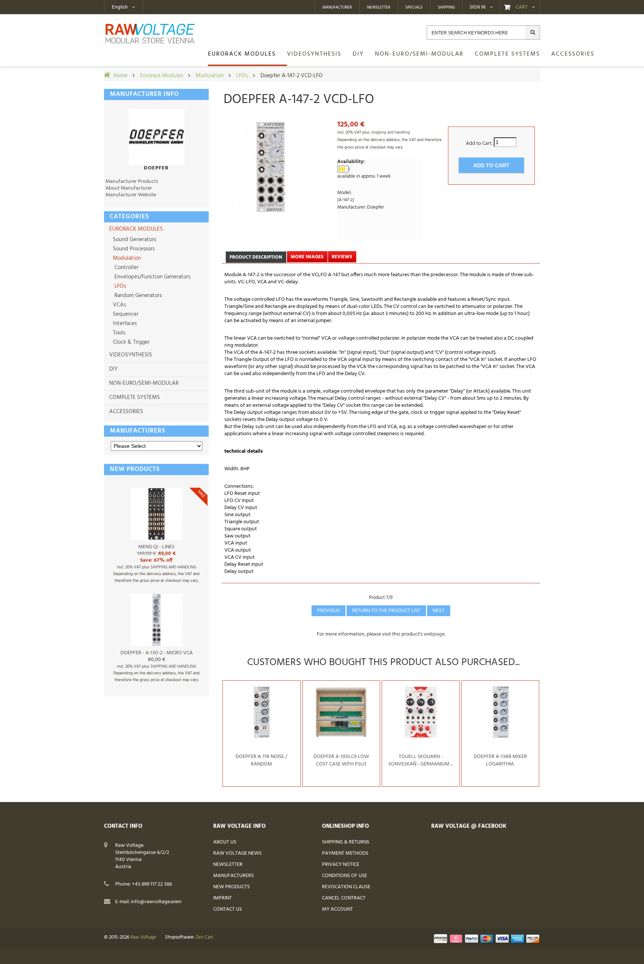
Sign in (478, 7)
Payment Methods (345, 853)
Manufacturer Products (131, 181)
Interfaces (124, 323)
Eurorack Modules (161, 75)
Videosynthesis (130, 354)
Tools (118, 332)
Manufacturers (137, 431)
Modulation (210, 75)
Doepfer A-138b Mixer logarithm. (500, 760)
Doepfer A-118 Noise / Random (261, 760)
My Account (337, 909)
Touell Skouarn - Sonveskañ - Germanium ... (420, 760)
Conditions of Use (344, 875)
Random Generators (136, 295)
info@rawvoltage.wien (156, 902)
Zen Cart (204, 937)
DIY (113, 369)
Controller (125, 267)
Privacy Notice (340, 864)
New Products (231, 887)
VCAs (118, 304)
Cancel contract (344, 898)
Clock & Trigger (130, 342)
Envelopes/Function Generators (150, 276)
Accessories (126, 411)
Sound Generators (133, 239)
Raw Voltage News (237, 853)
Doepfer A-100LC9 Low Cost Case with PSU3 (341, 760)
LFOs (242, 75)
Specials (414, 7)
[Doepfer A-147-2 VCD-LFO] (271, 167)
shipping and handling (173, 567)
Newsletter (378, 7)
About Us (224, 842)
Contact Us (227, 909)
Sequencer (125, 314)
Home (120, 75)
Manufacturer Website (130, 195)
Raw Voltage (143, 937)
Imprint (222, 898)
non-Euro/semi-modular (144, 383)
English (120, 7)
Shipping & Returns (345, 842)
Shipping (446, 7)
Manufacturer (337, 7)
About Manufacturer (128, 188)
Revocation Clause (346, 887)
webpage (434, 634)
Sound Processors (133, 248)
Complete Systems (134, 397)
